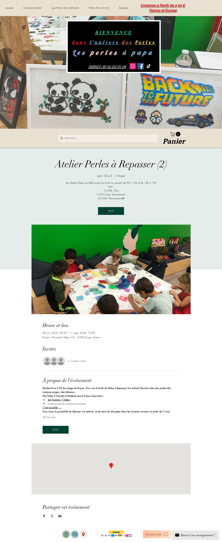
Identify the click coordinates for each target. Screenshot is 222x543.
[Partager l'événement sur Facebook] (44, 516)
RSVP (111, 211)
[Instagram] (133, 66)
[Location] (83, 534)
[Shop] (66, 534)
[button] (176, 134)
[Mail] (75, 534)
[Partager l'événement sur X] (52, 516)
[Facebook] (140, 66)
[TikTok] (148, 66)
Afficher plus (49, 417)
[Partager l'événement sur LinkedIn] (60, 516)
